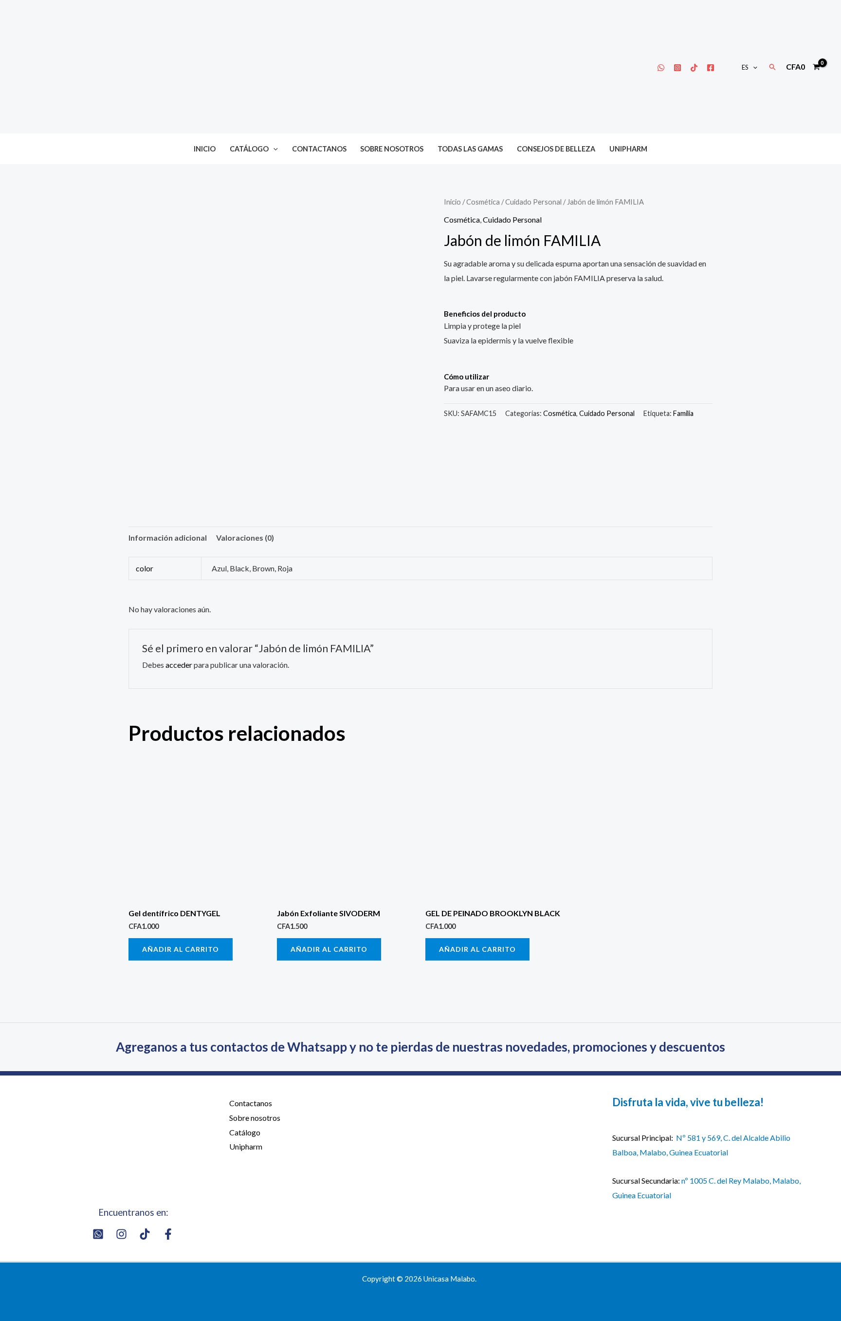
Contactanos (319, 149)
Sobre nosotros (391, 149)
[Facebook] (710, 67)
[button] (753, 67)
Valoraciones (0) (245, 537)
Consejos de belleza (556, 149)
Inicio (205, 149)
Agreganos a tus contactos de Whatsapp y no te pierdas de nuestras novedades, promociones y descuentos (420, 1047)
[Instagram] (677, 67)
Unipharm (628, 149)
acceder (178, 664)
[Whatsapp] (661, 67)
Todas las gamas (470, 149)
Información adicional (167, 537)
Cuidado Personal (533, 201)
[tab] (167, 538)
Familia (683, 413)
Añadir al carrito (180, 949)
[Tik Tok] (694, 67)
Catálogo (249, 149)
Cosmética (483, 201)
